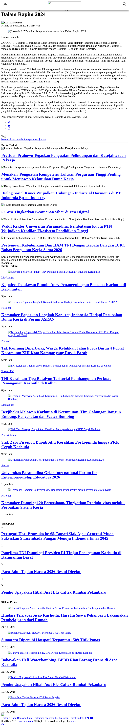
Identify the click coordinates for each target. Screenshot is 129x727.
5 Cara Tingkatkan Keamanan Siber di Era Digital (45, 212)
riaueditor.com (25, 721)
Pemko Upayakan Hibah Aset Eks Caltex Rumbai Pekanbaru (53, 592)
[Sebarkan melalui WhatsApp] (9, 128)
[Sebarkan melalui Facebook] (9, 122)
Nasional (6, 307)
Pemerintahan (8, 435)
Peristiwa (6, 341)
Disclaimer (38, 718)
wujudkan (41, 139)
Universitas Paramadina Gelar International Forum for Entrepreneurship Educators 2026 (49, 474)
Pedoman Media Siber (56, 718)
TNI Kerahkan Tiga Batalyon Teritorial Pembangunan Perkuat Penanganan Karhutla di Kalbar (56, 380)
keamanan (15, 139)
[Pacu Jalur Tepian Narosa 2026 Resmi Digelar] (34, 697)
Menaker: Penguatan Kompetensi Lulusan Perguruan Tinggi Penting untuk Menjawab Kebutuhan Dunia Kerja (61, 176)
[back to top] (2, 724)
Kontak (73, 718)
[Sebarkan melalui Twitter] (9, 125)
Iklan (29, 718)
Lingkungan (7, 277)
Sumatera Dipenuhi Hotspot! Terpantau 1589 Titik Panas (50, 640)
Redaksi (21, 718)
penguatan (30, 139)
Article (5, 465)
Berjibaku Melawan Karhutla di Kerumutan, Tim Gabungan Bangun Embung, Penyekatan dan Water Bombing (61, 414)
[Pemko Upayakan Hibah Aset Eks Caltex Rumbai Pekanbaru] (42, 677)
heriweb (75, 721)
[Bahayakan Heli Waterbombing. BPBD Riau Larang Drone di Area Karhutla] (50, 652)
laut (23, 139)
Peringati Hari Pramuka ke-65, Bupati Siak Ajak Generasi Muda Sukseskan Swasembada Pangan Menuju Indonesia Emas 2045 (57, 536)
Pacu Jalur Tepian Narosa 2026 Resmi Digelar (41, 571)
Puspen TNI (7, 371)
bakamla (5, 139)
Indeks (80, 718)
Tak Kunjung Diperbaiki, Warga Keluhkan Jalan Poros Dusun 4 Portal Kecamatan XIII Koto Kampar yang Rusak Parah (62, 350)
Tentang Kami (8, 718)
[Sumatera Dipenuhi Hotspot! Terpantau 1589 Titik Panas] (39, 632)
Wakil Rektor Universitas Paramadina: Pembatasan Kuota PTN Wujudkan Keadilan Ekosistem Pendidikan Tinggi (56, 228)
